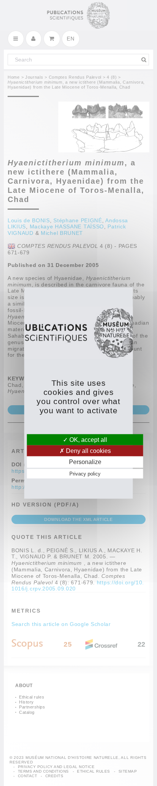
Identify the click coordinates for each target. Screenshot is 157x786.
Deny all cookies (87, 451)
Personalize (85, 462)
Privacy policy (85, 473)
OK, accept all (87, 440)
